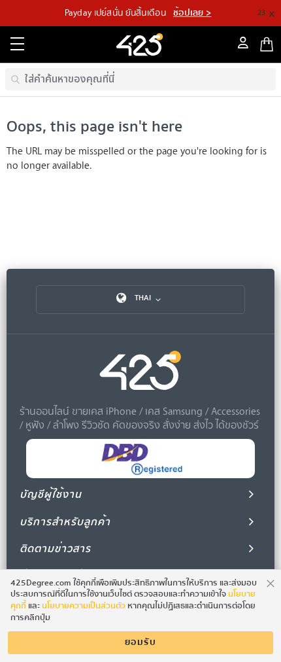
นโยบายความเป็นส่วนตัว (83, 605)
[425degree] (140, 44)
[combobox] (140, 79)
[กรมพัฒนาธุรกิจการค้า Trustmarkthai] (140, 475)
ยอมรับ (140, 642)
